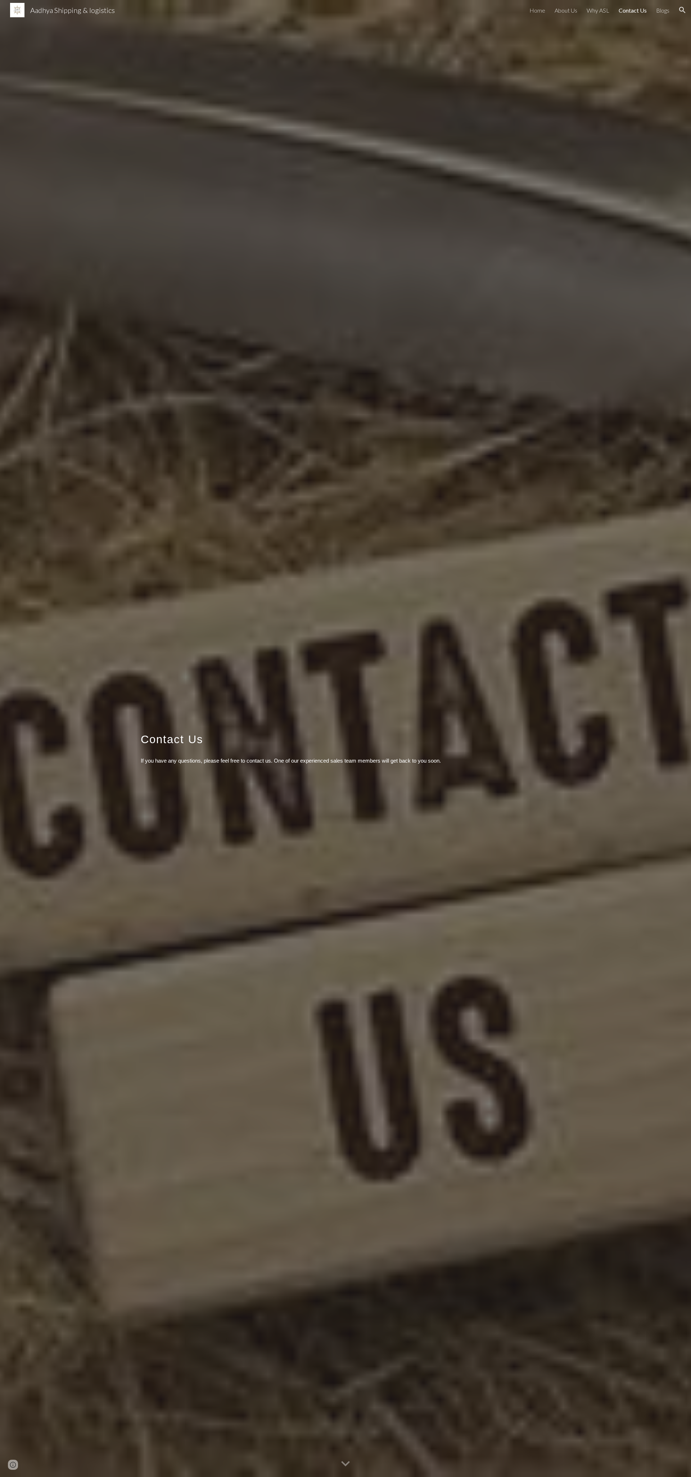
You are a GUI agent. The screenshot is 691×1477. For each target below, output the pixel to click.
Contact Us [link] (633, 10)
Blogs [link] (662, 10)
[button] (682, 10)
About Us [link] (566, 10)
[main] (345, 738)
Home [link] (537, 10)
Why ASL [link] (598, 10)
